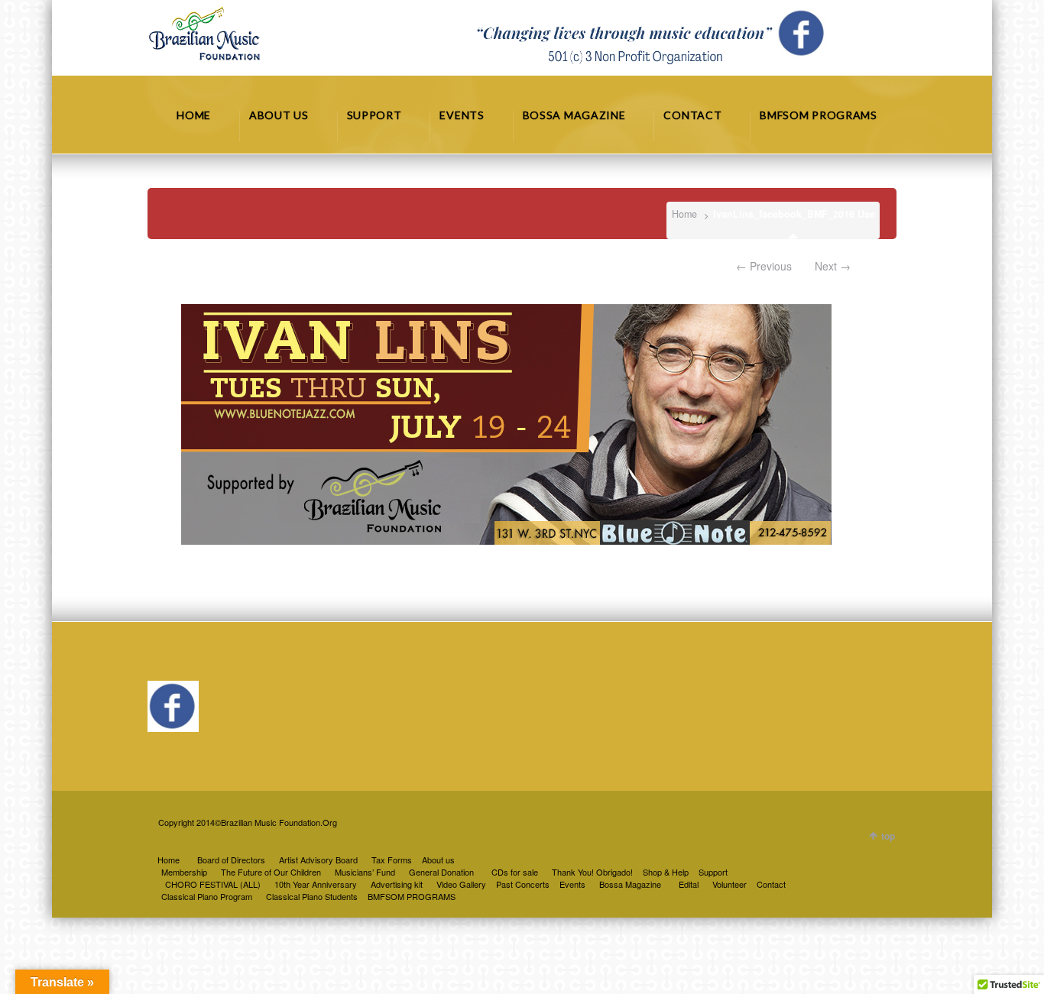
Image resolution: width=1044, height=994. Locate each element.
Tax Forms (391, 859)
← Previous (764, 266)
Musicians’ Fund (365, 872)
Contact (771, 884)
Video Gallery (461, 884)
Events (572, 884)
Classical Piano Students (312, 896)
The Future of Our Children (271, 872)
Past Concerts (523, 884)
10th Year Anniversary (315, 884)
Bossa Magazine (630, 884)
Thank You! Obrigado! (592, 872)
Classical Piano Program (206, 896)
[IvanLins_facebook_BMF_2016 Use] (507, 424)
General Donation (441, 872)
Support (713, 872)
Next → (833, 266)
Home (684, 214)
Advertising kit (397, 884)
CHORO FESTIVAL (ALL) (213, 884)
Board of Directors (231, 859)
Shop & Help (666, 872)
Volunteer (729, 884)
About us (438, 859)
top (888, 836)
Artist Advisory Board (318, 859)
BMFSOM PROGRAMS (412, 896)
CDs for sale (514, 872)
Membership (184, 872)
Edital (689, 884)
